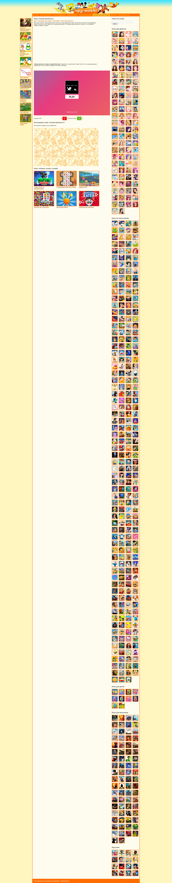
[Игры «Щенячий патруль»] (135, 668)
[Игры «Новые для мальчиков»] (128, 788)
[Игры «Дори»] (128, 355)
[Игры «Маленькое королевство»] (128, 443)
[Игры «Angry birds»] (135, 226)
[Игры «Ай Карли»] (121, 36)
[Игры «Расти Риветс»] (114, 532)
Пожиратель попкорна (86, 207)
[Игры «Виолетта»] (114, 63)
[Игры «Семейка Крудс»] (114, 559)
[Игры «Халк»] (135, 829)
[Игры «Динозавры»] (121, 754)
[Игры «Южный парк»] (121, 682)
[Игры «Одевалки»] (114, 138)
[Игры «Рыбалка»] (121, 808)
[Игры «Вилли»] (135, 734)
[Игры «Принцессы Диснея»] (135, 159)
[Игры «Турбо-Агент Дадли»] (114, 614)
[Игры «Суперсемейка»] (135, 573)
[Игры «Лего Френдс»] (114, 98)
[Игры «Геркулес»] (114, 314)
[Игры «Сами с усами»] (114, 552)
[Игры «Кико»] (121, 389)
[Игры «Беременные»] (128, 43)
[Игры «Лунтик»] (114, 437)
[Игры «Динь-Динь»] (121, 77)
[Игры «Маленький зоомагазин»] (135, 111)
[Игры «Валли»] (135, 280)
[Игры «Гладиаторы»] (135, 740)
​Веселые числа (24, 88)
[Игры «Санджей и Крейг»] (121, 552)
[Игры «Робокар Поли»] (121, 539)
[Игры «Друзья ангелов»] (128, 77)
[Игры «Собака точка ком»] (128, 566)
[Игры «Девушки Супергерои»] (121, 70)
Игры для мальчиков (85, 15)
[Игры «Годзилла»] (114, 747)
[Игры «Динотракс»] (114, 348)
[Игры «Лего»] (135, 768)
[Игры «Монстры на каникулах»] (121, 471)
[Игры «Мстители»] (128, 781)
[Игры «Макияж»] (128, 111)
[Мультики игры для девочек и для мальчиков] (86, 13)
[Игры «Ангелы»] (128, 36)
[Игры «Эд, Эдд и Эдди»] (121, 675)
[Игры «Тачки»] (128, 586)
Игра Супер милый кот (67, 20)
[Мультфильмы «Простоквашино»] (121, 875)
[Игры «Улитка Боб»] (121, 614)
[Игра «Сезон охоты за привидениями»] (44, 185)
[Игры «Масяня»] (128, 450)
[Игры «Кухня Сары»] (128, 91)
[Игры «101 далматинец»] (114, 226)
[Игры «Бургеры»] (135, 50)
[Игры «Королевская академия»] (135, 84)
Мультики (114, 15)
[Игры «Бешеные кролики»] (114, 734)
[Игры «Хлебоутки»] (135, 641)
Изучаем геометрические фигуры (24, 54)
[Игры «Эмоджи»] (114, 682)
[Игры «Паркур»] (114, 795)
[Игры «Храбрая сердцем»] (128, 648)
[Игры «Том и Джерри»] (135, 593)
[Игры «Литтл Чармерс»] (114, 104)
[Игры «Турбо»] (135, 607)
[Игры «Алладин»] (121, 246)
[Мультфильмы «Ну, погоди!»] (114, 875)
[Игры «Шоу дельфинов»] (121, 668)
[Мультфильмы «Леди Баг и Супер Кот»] (121, 868)
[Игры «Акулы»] (135, 720)
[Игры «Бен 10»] (135, 727)
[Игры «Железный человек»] (114, 761)
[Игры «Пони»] (135, 152)
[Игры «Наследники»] (128, 132)
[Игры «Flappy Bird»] (121, 232)
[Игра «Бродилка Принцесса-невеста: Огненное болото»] (25, 26)
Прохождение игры (124, 15)
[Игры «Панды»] (135, 138)
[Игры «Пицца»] (114, 152)
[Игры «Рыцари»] (128, 808)
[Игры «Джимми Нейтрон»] (114, 341)
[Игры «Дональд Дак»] (114, 355)
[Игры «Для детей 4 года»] (135, 694)
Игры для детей (72, 15)
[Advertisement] (60, 45)
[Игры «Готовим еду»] (128, 63)
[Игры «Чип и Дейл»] (114, 661)
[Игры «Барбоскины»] (114, 266)
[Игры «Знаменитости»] (121, 84)
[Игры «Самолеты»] (114, 815)
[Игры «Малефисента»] (135, 443)
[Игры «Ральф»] (128, 525)
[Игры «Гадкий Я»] (128, 300)
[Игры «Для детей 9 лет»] (114, 708)
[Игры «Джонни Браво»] (128, 341)
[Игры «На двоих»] (121, 132)
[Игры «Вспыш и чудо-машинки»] (121, 300)
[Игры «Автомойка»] (114, 36)
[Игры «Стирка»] (114, 179)
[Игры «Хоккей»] (114, 836)
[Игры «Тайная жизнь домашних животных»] (135, 579)
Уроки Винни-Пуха (25, 41)
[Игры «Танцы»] (135, 179)
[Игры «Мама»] (135, 118)
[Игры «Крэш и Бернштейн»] (121, 416)
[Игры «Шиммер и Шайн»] (114, 668)
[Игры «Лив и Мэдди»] (135, 98)
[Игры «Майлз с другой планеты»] (135, 437)
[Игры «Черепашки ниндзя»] (135, 836)
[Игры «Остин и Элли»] (128, 138)
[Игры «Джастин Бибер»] (135, 70)
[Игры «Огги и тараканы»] (114, 491)
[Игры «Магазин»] (114, 111)
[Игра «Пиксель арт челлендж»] (44, 205)
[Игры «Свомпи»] (135, 552)
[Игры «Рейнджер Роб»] (135, 532)
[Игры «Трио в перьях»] (114, 607)
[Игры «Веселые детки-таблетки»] (121, 57)
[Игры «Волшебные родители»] (135, 287)
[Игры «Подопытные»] (121, 511)
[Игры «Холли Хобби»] (114, 648)
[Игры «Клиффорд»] (121, 396)
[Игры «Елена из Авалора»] (114, 84)
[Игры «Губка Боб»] (135, 321)
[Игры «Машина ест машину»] (121, 774)
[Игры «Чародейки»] (121, 200)
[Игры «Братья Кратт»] (114, 280)
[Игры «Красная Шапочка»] (128, 409)
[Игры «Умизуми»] (135, 614)
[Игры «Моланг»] (114, 471)
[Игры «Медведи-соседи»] (121, 457)
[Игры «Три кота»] (135, 600)
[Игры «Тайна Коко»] (128, 579)
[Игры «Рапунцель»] (135, 525)
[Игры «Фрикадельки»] (135, 634)
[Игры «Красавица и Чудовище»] (121, 409)
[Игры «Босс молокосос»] (135, 273)
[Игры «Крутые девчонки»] (114, 416)
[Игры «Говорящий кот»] (128, 314)
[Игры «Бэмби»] (128, 280)
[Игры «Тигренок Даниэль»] (121, 593)
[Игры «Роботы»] (128, 802)
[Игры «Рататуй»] (121, 532)
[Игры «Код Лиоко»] (128, 768)
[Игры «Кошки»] (114, 91)
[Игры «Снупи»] (121, 566)
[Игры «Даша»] (135, 328)
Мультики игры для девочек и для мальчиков (47, 881)
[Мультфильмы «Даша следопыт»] (121, 862)
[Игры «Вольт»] (114, 294)
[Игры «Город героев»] (114, 321)
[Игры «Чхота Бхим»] (128, 661)
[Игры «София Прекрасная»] (121, 172)
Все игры (36, 15)
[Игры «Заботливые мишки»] (128, 362)
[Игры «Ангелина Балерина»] (121, 253)
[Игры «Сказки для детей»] (121, 708)
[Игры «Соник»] (135, 566)
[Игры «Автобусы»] (128, 720)
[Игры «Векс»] (128, 734)
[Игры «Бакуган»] (114, 727)
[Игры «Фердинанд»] (114, 627)
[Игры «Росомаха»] (114, 808)
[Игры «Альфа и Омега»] (128, 246)
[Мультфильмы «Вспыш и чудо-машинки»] (114, 862)
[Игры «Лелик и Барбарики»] (135, 423)
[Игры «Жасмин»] (121, 362)
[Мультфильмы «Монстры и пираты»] (135, 868)
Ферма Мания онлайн (23, 124)
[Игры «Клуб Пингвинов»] (128, 396)
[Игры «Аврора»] (121, 239)
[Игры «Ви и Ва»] (128, 57)
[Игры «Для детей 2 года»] (121, 694)
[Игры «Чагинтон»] (121, 654)
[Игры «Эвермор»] (114, 675)
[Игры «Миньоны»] (114, 464)
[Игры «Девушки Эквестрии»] (128, 70)
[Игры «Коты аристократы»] (114, 409)
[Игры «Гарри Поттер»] (121, 307)
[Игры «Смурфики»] (114, 566)
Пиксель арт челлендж (41, 207)
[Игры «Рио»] (114, 539)
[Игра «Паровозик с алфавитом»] (25, 98)
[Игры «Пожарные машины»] (121, 802)
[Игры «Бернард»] (135, 266)
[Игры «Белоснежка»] (128, 266)
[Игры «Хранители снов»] (135, 648)
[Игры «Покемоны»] (121, 518)
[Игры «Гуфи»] (121, 328)
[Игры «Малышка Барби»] (114, 118)
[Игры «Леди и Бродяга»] (121, 423)
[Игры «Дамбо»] (128, 328)
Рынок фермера (24, 112)
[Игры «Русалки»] (121, 166)
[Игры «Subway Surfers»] (135, 232)
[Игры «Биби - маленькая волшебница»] (114, 273)
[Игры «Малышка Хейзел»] (128, 118)
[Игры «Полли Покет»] (128, 152)
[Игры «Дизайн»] (114, 77)
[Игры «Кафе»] (128, 84)
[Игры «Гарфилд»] (128, 307)
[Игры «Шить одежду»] (135, 200)
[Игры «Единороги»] (135, 77)
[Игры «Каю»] (121, 382)
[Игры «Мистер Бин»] (128, 464)
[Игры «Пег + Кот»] (114, 498)
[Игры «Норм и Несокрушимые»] (114, 484)
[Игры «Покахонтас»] (114, 518)
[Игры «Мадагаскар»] (128, 437)
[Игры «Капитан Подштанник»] (114, 382)
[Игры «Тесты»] (121, 186)
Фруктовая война (62, 207)
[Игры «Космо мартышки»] (121, 403)
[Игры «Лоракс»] (128, 430)
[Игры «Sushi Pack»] (114, 239)
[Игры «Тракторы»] (114, 829)
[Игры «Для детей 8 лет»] (135, 701)
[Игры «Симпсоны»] (121, 559)
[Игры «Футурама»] (114, 641)
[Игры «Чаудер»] (135, 654)
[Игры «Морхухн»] (135, 471)
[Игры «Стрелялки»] (135, 815)
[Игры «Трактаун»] (128, 600)
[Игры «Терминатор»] (135, 822)
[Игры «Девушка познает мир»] (114, 70)
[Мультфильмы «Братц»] (128, 855)
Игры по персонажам (59, 15)
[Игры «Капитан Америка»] (121, 768)
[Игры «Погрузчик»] (135, 795)
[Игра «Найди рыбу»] (89, 185)
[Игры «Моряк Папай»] (114, 477)
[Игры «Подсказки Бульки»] (128, 511)
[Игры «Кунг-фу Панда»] (128, 416)
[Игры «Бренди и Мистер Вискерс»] (121, 280)
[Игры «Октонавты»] (128, 491)
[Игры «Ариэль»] (135, 253)
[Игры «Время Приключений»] (128, 294)
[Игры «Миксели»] (135, 457)
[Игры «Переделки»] (135, 145)
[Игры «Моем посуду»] (135, 125)
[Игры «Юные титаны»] (121, 842)
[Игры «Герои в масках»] (121, 314)
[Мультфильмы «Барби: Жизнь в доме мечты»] (114, 855)
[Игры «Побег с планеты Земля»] (135, 505)
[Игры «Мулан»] (121, 477)
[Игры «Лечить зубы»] (128, 98)
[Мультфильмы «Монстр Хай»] (128, 868)
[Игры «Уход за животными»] (114, 193)
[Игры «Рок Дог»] (114, 545)
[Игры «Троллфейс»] (128, 607)
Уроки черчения (24, 77)
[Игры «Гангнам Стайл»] (114, 307)
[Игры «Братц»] (114, 50)
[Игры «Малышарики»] (114, 450)
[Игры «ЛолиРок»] (121, 104)
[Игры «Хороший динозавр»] (121, 648)
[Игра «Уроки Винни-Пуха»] (25, 40)
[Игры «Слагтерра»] (121, 815)
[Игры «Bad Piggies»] (114, 232)
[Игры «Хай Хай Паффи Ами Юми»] (121, 641)
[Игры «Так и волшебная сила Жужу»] (114, 586)
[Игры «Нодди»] (135, 477)
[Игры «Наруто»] (114, 788)
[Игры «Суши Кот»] (114, 579)
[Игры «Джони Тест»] (121, 341)
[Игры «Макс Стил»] (114, 774)
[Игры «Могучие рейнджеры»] (135, 774)
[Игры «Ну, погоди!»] (121, 484)
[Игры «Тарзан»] (121, 586)
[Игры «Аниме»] (135, 36)
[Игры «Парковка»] (135, 788)
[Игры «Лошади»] (128, 104)
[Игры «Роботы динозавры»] (135, 802)
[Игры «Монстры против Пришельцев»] (128, 471)
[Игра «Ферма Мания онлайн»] (25, 122)
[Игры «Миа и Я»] (121, 125)
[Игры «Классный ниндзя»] (114, 396)
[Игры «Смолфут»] (135, 559)
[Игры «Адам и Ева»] (128, 239)
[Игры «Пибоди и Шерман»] (128, 498)
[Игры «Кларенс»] (135, 389)
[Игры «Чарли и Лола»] (128, 654)
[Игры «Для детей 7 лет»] (128, 701)
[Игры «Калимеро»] (135, 375)
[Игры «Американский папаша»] (114, 253)
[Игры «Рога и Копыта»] (128, 539)
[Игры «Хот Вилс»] (121, 836)
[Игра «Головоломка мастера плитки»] (66, 185)
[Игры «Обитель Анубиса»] (128, 484)
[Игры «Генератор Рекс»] (128, 740)
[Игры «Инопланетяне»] (114, 768)
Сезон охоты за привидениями (39, 187)
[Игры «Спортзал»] (128, 172)
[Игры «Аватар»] (121, 720)
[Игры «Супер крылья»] (121, 573)
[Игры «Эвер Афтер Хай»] (135, 206)
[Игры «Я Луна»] (121, 213)
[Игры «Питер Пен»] (128, 505)
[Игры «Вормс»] (121, 740)
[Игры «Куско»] (135, 416)
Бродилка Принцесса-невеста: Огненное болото (25, 29)
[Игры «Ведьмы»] (114, 57)
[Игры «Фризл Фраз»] (128, 634)
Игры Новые (56, 20)
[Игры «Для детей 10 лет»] (114, 694)
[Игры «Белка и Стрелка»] (121, 266)
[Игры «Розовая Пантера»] (135, 539)
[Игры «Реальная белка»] (128, 532)
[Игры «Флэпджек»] (121, 634)
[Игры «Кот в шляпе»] (135, 403)
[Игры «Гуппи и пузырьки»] (114, 328)
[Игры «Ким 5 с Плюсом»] (128, 389)
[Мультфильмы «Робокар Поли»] (128, 875)
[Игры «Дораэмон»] (121, 355)
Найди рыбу (83, 187)
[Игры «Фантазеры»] (128, 620)
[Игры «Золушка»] (135, 368)
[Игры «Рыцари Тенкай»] (135, 808)
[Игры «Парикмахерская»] (121, 145)
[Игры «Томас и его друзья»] (114, 600)
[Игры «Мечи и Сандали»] (128, 774)
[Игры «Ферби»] (135, 620)
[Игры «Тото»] (128, 186)
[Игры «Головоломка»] (135, 314)
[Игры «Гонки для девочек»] (121, 63)
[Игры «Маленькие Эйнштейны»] (121, 443)
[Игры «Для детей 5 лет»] (114, 701)
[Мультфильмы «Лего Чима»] (114, 868)
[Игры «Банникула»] (121, 260)
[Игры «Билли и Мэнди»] (121, 273)
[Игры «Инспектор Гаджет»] (114, 375)
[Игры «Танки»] (128, 822)
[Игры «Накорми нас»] (135, 781)
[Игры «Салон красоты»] (128, 166)
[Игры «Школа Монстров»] (121, 206)
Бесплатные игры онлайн (101, 15)
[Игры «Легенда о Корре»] (114, 423)
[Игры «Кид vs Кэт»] (128, 382)
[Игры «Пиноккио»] (121, 505)
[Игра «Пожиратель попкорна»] (89, 205)
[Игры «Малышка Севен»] (121, 118)
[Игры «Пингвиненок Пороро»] (135, 498)
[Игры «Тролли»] (121, 607)
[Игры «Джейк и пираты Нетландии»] (128, 334)
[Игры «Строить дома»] (121, 179)
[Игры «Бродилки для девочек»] (128, 50)
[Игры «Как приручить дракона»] (128, 375)
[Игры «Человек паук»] (128, 836)
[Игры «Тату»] (114, 186)
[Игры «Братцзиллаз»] (121, 50)
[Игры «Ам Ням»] (135, 246)
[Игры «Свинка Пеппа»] (128, 552)
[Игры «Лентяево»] (114, 430)
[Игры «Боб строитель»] (128, 273)
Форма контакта (65, 881)
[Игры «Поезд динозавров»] (135, 511)
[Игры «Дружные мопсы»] (135, 355)
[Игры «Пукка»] (121, 525)
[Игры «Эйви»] (114, 213)
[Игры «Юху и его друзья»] (128, 682)
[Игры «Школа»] (114, 206)
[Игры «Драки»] (128, 754)
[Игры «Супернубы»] (128, 573)
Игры (35, 20)
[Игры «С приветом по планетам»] (135, 545)
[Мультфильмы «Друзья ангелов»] (128, 862)
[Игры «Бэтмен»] (121, 734)
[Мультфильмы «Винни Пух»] (135, 855)
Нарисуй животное (25, 66)
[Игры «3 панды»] (121, 226)
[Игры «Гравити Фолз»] (121, 321)
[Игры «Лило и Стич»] (121, 430)
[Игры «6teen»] (128, 226)
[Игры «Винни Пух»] (128, 287)
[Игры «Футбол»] (128, 829)
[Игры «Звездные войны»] (121, 761)
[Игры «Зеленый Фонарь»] (128, 761)
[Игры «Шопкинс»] (128, 206)
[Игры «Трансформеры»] (121, 829)
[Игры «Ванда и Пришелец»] (114, 287)
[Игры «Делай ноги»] (121, 334)
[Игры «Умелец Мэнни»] (128, 614)
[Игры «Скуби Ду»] (128, 559)
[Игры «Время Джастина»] (121, 294)
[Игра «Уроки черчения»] (25, 76)
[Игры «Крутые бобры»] (135, 409)
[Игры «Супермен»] (114, 822)
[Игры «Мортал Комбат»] (114, 781)
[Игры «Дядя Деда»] (114, 362)
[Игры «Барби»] (114, 43)
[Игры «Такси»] (121, 822)
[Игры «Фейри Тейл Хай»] (128, 193)
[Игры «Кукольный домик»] (121, 91)
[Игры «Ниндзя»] (121, 788)
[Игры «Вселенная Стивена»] (114, 300)
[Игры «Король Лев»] (135, 396)
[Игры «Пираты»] (121, 795)
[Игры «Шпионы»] (114, 842)
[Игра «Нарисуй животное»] (25, 65)
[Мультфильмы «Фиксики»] (135, 875)
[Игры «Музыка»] (114, 132)
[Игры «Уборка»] (135, 186)
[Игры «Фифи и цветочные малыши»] (135, 627)
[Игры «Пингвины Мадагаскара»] (114, 505)
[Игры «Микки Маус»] (128, 457)
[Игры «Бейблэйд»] (128, 727)
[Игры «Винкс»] (135, 57)
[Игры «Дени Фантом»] (114, 754)
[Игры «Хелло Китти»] (128, 641)
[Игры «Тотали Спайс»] (121, 600)
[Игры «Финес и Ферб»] (128, 627)
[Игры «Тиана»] (114, 593)
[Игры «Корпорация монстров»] (114, 403)
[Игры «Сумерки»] (128, 179)
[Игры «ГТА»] (135, 747)
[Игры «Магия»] (121, 111)
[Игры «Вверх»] (121, 287)
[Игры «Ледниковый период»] (128, 423)
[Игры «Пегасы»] (128, 145)
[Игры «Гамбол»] (135, 300)
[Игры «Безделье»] (121, 43)
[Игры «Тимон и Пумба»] (128, 593)
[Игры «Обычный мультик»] (135, 484)
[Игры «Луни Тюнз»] (135, 430)
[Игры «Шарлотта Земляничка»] (128, 200)
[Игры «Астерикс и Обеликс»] (114, 260)
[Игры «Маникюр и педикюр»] (114, 125)
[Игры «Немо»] (128, 477)
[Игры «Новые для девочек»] (135, 132)
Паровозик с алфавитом (23, 100)
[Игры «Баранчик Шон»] (128, 260)
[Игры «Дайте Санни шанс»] (135, 63)
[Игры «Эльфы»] (135, 675)
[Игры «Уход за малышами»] (121, 193)
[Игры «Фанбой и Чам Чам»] (121, 620)
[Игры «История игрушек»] (121, 375)
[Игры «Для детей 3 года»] (128, 694)
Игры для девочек (45, 15)
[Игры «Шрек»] (128, 668)
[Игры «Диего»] (135, 341)
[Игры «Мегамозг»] (114, 457)
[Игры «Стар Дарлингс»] (135, 172)
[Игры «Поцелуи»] (121, 159)
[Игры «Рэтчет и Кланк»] (128, 545)
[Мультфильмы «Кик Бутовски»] (135, 862)
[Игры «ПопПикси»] (114, 159)
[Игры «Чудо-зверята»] (121, 661)
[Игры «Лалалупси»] (135, 91)
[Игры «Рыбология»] (121, 545)
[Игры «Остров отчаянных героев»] (135, 491)
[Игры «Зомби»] (135, 761)
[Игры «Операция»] (121, 138)
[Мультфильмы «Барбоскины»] (121, 855)
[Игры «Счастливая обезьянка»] (121, 579)
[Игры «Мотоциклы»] (121, 781)
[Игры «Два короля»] (114, 334)
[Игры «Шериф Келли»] (135, 661)
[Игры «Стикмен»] (128, 815)
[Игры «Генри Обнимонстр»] (135, 307)
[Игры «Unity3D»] (114, 720)
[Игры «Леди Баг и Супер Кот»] (121, 98)
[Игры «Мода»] (128, 125)
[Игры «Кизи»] (135, 382)
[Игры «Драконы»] (135, 754)
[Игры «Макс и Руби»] (114, 443)
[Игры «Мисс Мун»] (121, 464)
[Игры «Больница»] (135, 43)
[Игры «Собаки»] (114, 172)
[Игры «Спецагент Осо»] (114, 573)
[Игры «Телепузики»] (135, 586)
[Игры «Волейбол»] (114, 740)
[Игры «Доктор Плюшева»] (121, 348)
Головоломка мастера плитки (66, 187)
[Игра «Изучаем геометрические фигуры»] (25, 51)
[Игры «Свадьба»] (135, 166)
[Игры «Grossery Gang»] (128, 232)
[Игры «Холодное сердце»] (114, 200)
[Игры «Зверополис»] (121, 368)
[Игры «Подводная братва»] (114, 511)
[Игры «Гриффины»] (128, 321)
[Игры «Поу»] (135, 518)
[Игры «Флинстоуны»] (114, 634)
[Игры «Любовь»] (135, 104)
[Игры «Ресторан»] (114, 166)
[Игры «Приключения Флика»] (114, 525)
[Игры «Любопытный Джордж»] (121, 437)
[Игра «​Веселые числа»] (25, 87)
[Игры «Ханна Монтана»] (135, 193)
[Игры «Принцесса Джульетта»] (128, 159)
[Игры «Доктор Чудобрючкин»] (128, 348)
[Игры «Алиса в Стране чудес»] (114, 246)
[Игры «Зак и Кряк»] (135, 362)
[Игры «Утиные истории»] (114, 620)
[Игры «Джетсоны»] (135, 334)
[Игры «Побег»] (128, 795)
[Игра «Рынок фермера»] (25, 110)
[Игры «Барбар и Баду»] (135, 260)
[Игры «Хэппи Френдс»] (114, 654)
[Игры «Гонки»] (121, 747)
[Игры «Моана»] (135, 464)
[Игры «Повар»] (121, 152)
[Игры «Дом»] (135, 348)
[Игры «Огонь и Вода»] (121, 491)
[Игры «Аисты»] (135, 239)
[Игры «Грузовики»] (128, 747)
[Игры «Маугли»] (135, 450)
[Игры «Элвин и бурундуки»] (128, 675)
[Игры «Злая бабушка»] (128, 368)
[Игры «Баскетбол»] (121, 727)
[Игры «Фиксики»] (121, 627)
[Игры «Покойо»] (128, 518)
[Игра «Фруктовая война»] (66, 205)
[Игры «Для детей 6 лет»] (121, 701)
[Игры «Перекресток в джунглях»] (121, 498)
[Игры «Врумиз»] (135, 294)
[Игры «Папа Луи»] (114, 145)
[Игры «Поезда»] (114, 802)
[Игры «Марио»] (121, 450)
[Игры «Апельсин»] (128, 253)
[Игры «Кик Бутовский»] (114, 389)
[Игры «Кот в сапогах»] (128, 403)
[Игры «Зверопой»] (114, 368)
